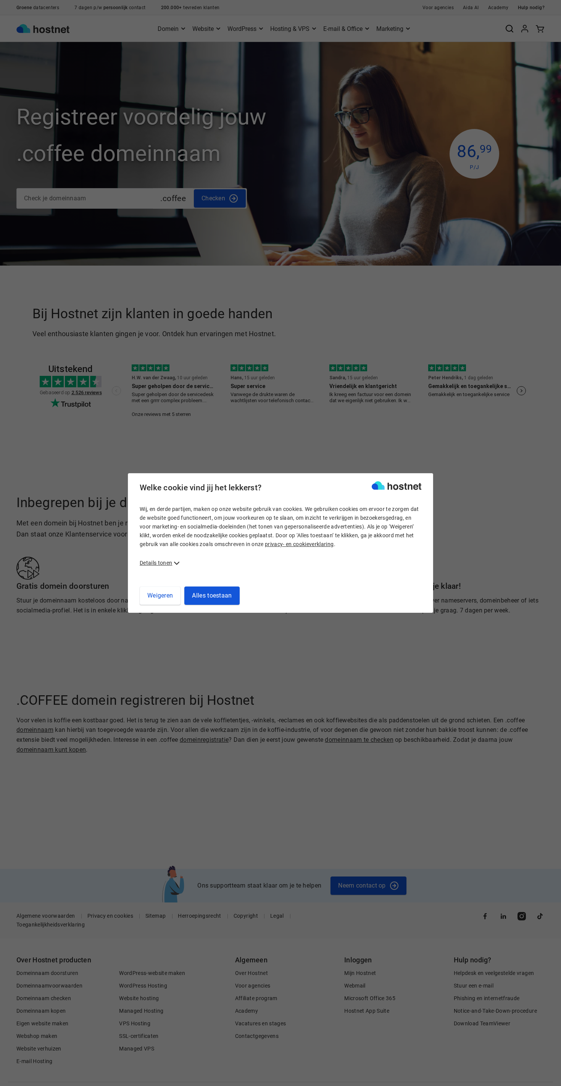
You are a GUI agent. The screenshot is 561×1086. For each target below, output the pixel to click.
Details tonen (156, 563)
